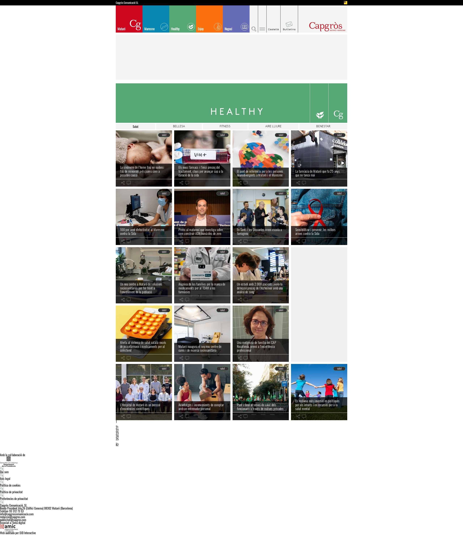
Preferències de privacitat (14, 498)
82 (117, 445)
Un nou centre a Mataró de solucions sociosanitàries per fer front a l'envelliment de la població (141, 288)
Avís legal (5, 478)
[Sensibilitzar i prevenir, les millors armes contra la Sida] (319, 217)
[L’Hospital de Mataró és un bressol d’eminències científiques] (144, 392)
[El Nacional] (345, 2)
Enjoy (201, 28)
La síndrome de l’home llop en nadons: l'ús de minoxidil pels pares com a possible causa (142, 171)
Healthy (175, 28)
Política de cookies (10, 485)
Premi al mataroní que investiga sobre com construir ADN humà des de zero (201, 231)
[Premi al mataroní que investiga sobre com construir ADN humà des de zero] (202, 217)
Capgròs (319, 26)
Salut (135, 126)
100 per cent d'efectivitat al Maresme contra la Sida (142, 231)
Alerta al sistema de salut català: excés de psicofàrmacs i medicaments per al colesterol (143, 346)
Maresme (149, 28)
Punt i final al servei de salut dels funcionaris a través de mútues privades (260, 406)
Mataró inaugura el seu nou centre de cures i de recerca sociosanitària (200, 348)
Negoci (228, 28)
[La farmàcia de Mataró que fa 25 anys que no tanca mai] (319, 158)
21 (117, 427)
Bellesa (179, 126)
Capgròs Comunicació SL (127, 2)
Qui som (4, 472)
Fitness (225, 126)
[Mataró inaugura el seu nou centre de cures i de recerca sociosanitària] (202, 334)
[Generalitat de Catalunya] (231, 461)
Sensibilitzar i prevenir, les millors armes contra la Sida (315, 231)
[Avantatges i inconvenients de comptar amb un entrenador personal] (202, 392)
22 (117, 430)
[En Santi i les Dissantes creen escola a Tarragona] (261, 217)
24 (117, 436)
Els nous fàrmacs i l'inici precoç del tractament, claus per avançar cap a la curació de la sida (201, 171)
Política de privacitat (11, 492)
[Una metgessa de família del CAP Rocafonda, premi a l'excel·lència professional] (261, 334)
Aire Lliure (273, 126)
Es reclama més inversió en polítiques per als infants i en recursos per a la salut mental (317, 404)
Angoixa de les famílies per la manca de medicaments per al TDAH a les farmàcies (202, 288)
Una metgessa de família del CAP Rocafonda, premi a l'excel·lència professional (256, 346)
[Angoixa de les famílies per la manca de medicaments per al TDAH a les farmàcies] (202, 275)
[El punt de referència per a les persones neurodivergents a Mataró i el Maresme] (261, 158)
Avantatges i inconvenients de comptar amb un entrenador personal (201, 406)
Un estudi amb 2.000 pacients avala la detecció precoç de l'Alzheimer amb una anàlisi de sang (260, 288)
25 (117, 439)
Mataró (121, 28)
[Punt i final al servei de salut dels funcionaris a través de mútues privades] (261, 392)
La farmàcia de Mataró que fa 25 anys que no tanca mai (317, 173)
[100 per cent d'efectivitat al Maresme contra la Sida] (144, 217)
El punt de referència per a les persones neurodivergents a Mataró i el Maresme (260, 173)
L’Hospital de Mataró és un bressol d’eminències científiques (140, 406)
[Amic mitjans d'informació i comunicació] (231, 527)
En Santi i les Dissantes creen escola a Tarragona (259, 231)
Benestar (323, 126)
